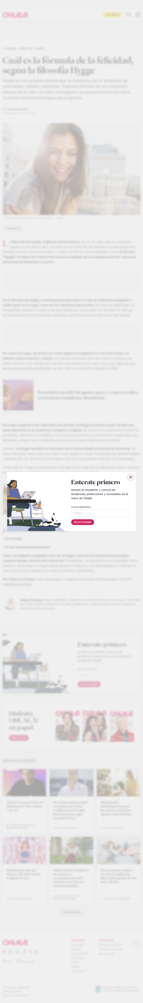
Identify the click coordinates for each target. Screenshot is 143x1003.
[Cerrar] (130, 477)
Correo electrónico (81, 507)
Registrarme (82, 522)
